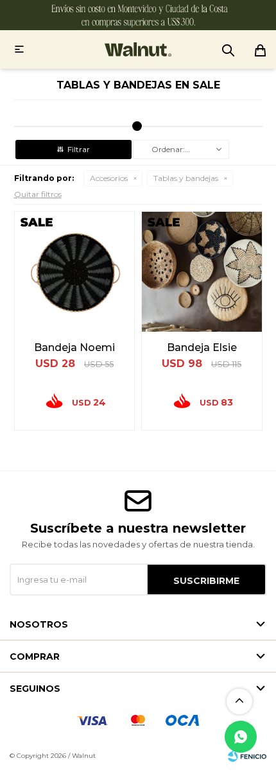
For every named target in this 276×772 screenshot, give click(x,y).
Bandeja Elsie (202, 347)
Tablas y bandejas (185, 178)
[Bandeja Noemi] (74, 271)
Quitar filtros (38, 194)
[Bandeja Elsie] (202, 271)
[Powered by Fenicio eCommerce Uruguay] (247, 756)
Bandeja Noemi (74, 347)
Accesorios (109, 178)
